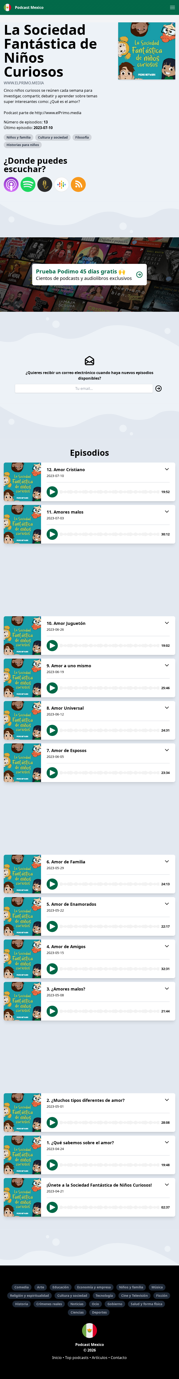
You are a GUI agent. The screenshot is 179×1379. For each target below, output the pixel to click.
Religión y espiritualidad (29, 1295)
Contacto (119, 1357)
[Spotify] (28, 184)
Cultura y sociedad (53, 137)
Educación (60, 1287)
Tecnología (104, 1295)
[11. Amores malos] (22, 524)
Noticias (76, 1304)
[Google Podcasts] (61, 184)
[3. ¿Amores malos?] (22, 1001)
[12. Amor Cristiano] (22, 482)
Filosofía (82, 137)
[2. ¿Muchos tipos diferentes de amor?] (22, 1112)
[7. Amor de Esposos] (22, 762)
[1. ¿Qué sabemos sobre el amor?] (22, 1155)
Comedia (21, 1287)
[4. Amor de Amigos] (22, 959)
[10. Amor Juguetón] (22, 635)
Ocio (95, 1304)
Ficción (161, 1295)
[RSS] (78, 184)
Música (157, 1287)
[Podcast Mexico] (89, 1330)
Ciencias (77, 1312)
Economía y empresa (94, 1287)
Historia (21, 1304)
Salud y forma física (146, 1304)
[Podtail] (44, 184)
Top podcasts (77, 1357)
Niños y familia (19, 137)
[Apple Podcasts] (11, 184)
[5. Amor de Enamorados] (22, 916)
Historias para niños (23, 145)
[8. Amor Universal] (22, 720)
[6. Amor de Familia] (22, 874)
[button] (172, 7)
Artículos (99, 1357)
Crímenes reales (49, 1304)
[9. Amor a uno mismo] (22, 678)
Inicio (57, 1357)
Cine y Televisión (134, 1295)
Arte (40, 1287)
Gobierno (114, 1304)
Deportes (99, 1312)
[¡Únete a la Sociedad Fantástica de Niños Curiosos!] (22, 1197)
